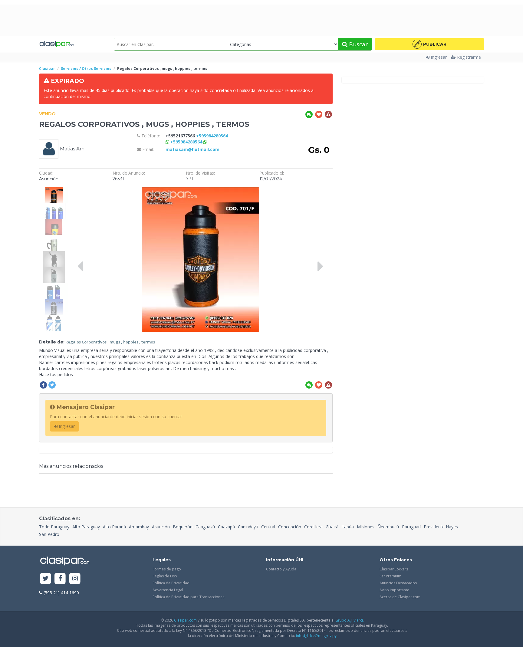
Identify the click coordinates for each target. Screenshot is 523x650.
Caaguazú (205, 527)
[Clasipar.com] (56, 44)
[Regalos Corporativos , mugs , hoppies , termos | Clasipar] (53, 190)
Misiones (365, 527)
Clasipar (47, 68)
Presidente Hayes (441, 527)
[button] (429, 44)
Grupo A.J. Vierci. (349, 620)
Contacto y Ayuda (281, 569)
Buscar (357, 44)
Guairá (332, 527)
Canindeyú (248, 527)
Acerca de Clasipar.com (400, 596)
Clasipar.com (185, 620)
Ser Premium (390, 576)
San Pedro (49, 534)
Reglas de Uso (165, 576)
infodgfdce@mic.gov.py (316, 635)
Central (268, 527)
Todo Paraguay (54, 527)
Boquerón (182, 527)
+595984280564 (186, 142)
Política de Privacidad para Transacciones (188, 596)
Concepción (289, 527)
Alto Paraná (114, 527)
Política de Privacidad (171, 583)
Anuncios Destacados (398, 583)
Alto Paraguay (86, 527)
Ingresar (439, 57)
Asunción (161, 527)
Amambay (139, 527)
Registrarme (469, 57)
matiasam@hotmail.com (192, 149)
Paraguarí (411, 527)
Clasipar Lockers (394, 569)
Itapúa (347, 527)
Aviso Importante (394, 590)
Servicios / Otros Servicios (86, 68)
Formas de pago (167, 569)
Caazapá (226, 527)
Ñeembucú (388, 527)
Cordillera (313, 527)
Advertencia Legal (168, 590)
